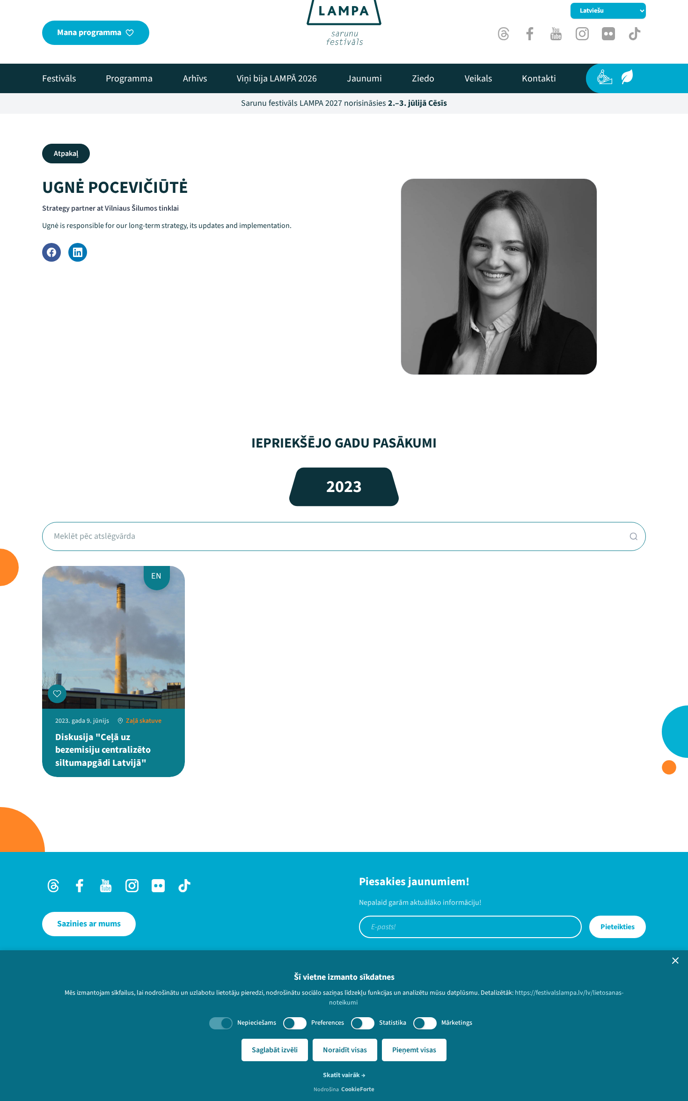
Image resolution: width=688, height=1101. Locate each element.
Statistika (392, 1023)
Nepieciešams (256, 1023)
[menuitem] (59, 79)
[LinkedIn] (77, 252)
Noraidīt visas (345, 1050)
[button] (675, 960)
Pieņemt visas (414, 1050)
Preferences (327, 1023)
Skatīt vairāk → (344, 1075)
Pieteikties (617, 927)
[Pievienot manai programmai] (57, 693)
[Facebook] (51, 252)
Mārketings (456, 1023)
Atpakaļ (66, 153)
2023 (344, 487)
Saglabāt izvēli (275, 1050)
